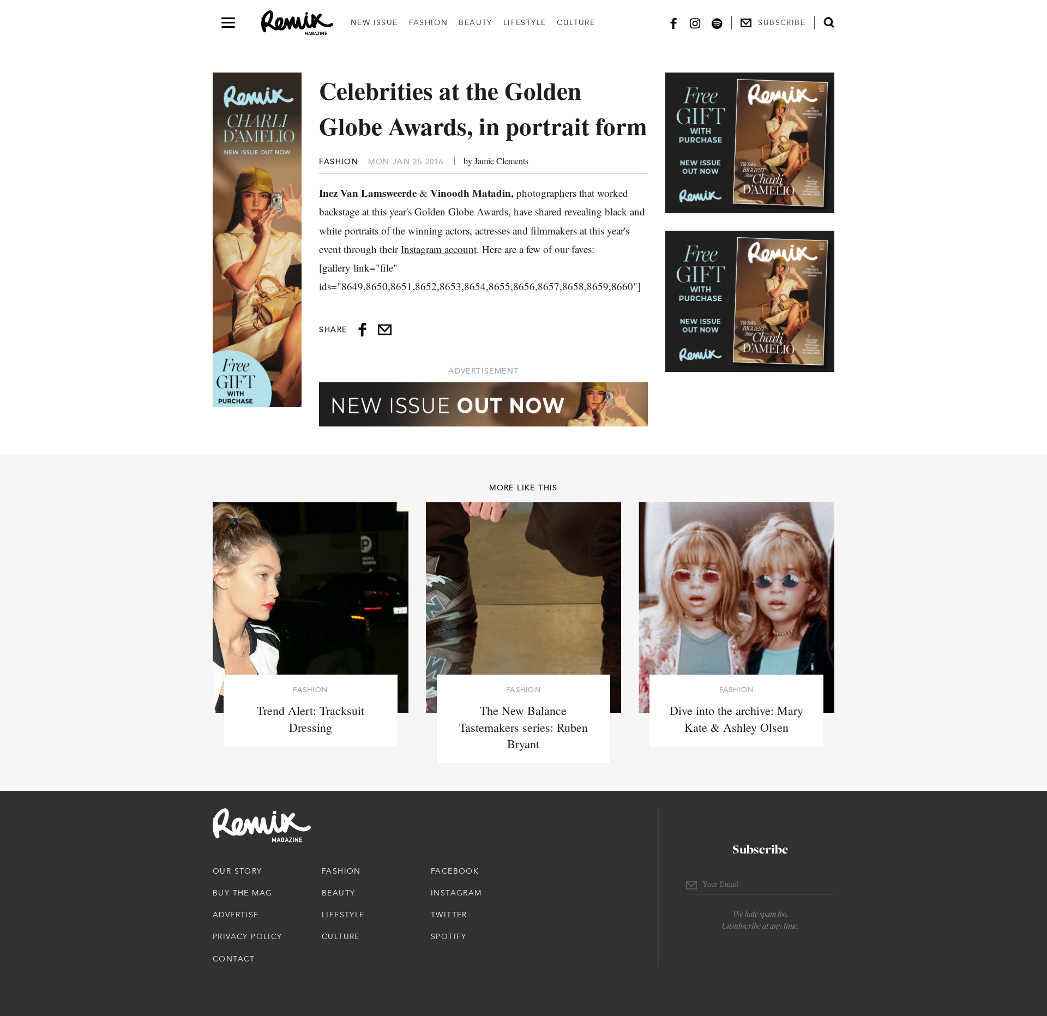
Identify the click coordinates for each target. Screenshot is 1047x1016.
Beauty (475, 22)
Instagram (456, 893)
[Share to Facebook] (362, 329)
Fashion (428, 22)
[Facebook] (673, 22)
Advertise (236, 914)
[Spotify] (717, 22)
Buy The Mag (242, 893)
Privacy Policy (247, 936)
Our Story (237, 871)
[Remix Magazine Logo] (297, 22)
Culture (576, 22)
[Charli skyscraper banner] (257, 240)
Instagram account (439, 249)
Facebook (455, 871)
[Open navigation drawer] (228, 23)
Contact (234, 959)
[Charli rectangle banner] (749, 143)
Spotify (449, 936)
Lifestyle (524, 22)
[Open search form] (828, 22)
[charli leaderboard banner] (483, 404)
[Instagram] (695, 22)
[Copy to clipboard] (385, 329)
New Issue (374, 22)
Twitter (449, 914)
